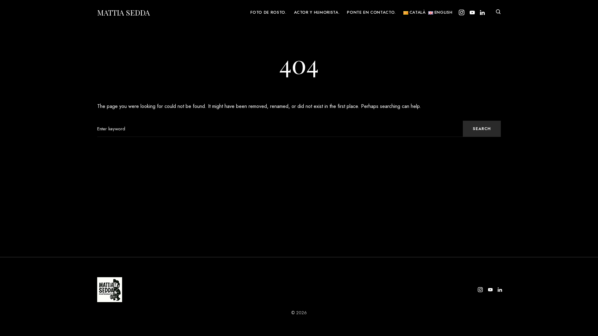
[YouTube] (472, 12)
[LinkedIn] (482, 12)
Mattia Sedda (123, 12)
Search (482, 129)
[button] (498, 12)
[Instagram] (461, 12)
